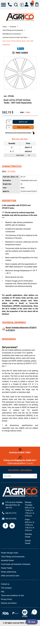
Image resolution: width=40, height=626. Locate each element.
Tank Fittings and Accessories (12, 557)
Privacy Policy (6, 599)
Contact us (5, 584)
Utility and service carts (10, 576)
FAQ (2, 592)
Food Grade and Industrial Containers (15, 564)
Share (21, 48)
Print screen (22, 53)
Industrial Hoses (7, 560)
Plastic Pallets (6, 568)
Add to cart (23, 122)
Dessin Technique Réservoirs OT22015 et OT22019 (21, 328)
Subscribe (34, 476)
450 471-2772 (10, 4)
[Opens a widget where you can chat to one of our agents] (32, 622)
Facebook (5, 525)
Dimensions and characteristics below (18, 133)
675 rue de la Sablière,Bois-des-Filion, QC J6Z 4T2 (14, 505)
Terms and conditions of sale (12, 595)
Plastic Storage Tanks (9, 553)
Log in (21, 4)
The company (6, 588)
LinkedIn (12, 525)
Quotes (37, 4)
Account (26, 4)
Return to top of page (34, 612)
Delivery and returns (9, 603)
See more (20, 155)
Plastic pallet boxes (8, 572)
